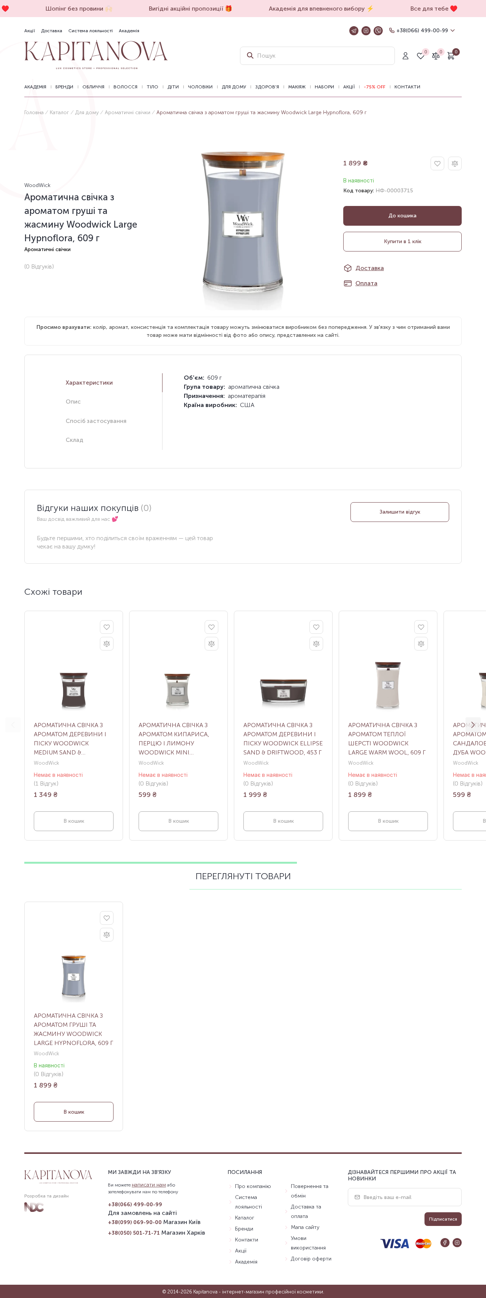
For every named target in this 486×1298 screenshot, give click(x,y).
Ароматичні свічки (127, 112)
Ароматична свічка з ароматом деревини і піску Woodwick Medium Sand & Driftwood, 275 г (70, 739)
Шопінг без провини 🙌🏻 (74, 8)
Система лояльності (90, 30)
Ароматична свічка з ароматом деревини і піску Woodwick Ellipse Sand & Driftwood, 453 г (283, 738)
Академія (129, 30)
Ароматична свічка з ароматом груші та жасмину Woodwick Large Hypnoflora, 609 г (73, 1029)
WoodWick (37, 185)
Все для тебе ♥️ (429, 8)
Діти (173, 87)
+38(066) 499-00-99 (422, 30)
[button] (473, 724)
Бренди (64, 87)
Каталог (59, 112)
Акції (29, 30)
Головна (34, 112)
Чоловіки (200, 87)
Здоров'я (267, 87)
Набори (324, 87)
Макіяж (297, 87)
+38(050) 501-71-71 (134, 1233)
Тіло (152, 87)
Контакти (407, 87)
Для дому (234, 87)
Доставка (51, 30)
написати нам (149, 1185)
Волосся (125, 87)
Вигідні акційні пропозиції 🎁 (185, 8)
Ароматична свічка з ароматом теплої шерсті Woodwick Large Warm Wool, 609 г (387, 738)
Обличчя (93, 87)
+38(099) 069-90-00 (135, 1222)
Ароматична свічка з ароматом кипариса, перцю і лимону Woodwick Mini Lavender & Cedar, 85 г (174, 739)
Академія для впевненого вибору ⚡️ (316, 8)
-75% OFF (374, 87)
